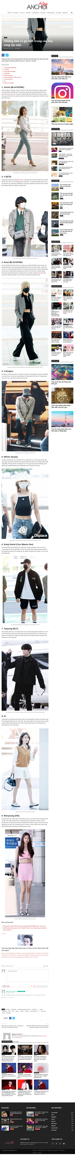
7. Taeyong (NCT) (8, 79)
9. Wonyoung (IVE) (8, 83)
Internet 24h (54, 1128)
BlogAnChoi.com (24, 1142)
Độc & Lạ (53, 295)
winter (3, 1012)
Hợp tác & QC (56, 1150)
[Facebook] (52, 1143)
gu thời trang (13, 1009)
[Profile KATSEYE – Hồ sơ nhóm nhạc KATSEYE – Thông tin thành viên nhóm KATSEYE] (54, 155)
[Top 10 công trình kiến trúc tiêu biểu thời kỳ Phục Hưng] (55, 232)
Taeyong (21, 1011)
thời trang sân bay (33, 1011)
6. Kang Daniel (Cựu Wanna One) (12, 77)
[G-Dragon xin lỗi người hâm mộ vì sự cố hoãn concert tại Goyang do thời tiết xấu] (41, 1085)
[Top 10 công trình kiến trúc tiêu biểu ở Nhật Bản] (62, 419)
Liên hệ (40, 1152)
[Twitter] (63, 1143)
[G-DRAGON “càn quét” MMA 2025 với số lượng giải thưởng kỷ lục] (25, 1068)
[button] (71, 13)
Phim (19, 1054)
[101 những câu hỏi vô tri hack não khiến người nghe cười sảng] (56, 347)
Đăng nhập (45, 966)
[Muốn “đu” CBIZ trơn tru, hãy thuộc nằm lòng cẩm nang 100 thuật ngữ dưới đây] (56, 292)
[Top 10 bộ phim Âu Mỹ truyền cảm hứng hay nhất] (55, 205)
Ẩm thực (15, 12)
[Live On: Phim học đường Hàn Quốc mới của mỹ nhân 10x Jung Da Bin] (56, 248)
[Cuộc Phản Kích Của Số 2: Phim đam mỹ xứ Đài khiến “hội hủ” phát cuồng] (68, 305)
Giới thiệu (35, 1150)
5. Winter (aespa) (7, 75)
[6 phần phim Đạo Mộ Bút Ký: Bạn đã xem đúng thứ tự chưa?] (54, 168)
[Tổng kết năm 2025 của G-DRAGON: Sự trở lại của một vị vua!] (9, 1068)
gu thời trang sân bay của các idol (24, 1009)
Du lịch (22, 12)
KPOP (9, 1011)
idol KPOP (34, 1009)
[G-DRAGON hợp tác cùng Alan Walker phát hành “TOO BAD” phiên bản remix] (41, 1068)
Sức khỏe (58, 12)
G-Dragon (8, 1009)
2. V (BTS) (6, 69)
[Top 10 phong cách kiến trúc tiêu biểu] (55, 187)
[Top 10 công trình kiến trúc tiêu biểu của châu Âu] (62, 67)
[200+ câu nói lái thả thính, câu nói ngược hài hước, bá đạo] (54, 174)
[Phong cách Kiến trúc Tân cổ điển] (5, 1121)
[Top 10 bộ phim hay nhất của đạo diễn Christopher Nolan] (5, 1114)
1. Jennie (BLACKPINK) (9, 67)
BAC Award (35, 1152)
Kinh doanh (50, 12)
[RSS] (60, 1143)
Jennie (41, 1009)
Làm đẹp (28, 12)
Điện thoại (54, 1123)
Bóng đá (53, 1125)
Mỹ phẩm (53, 1117)
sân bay (17, 1011)
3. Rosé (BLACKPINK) (9, 71)
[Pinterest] (56, 1143)
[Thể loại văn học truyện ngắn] (62, 114)
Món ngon (54, 1130)
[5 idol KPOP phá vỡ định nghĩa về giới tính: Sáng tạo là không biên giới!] (68, 274)
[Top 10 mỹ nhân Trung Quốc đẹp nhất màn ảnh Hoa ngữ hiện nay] (56, 321)
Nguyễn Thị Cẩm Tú (17, 1034)
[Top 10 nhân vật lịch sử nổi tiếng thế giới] (55, 215)
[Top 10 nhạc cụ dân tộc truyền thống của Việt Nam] (5, 1128)
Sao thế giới (4, 1072)
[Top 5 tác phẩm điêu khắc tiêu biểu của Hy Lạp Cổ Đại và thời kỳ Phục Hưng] (62, 396)
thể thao (38, 273)
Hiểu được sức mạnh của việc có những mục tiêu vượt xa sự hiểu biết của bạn (12, 1026)
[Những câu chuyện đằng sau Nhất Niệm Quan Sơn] (56, 261)
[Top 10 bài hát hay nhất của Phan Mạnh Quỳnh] (55, 223)
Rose (13, 1011)
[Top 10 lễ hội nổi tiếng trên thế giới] (62, 372)
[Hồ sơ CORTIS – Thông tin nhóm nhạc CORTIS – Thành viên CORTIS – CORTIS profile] (30, 1114)
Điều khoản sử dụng (42, 1150)
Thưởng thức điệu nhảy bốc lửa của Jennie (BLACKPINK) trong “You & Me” (24, 926)
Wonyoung (8, 1012)
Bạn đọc (65, 12)
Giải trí (9, 12)
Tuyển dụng (49, 1150)
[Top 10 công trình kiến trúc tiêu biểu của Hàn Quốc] (55, 196)
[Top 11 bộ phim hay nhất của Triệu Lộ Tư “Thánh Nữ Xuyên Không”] (68, 292)
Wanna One (43, 1011)
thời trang (10, 94)
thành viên (20, 179)
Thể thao (42, 12)
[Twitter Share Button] (7, 55)
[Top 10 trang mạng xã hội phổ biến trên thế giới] (62, 91)
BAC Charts (62, 1150)
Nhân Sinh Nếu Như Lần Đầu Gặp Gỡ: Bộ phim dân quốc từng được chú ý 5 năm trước (37, 1026)
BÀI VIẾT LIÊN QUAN (7, 1041)
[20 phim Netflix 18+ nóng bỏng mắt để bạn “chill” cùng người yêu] (54, 150)
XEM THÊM (16, 1041)
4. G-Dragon (6, 73)
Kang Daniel (4, 1011)
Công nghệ (35, 12)
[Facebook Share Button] (3, 55)
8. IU (4, 81)
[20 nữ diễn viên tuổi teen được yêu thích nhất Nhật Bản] (54, 163)
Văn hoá (60, 176)
